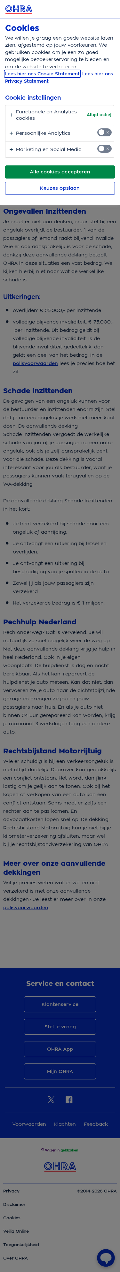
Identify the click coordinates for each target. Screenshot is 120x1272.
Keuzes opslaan (60, 188)
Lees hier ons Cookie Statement (42, 74)
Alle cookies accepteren (60, 172)
